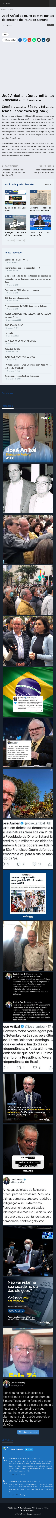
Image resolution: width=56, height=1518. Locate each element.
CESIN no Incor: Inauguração (17, 298)
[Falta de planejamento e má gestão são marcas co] (28, 895)
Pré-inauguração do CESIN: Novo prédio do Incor (26, 306)
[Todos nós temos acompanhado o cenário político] (28, 1149)
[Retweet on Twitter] (13, 1474)
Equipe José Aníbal (34, 1514)
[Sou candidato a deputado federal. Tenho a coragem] (28, 437)
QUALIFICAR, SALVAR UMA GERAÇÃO (20, 357)
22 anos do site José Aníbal (16, 260)
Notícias (50, 25)
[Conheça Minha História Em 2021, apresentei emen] (28, 1251)
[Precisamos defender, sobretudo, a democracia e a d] (28, 1098)
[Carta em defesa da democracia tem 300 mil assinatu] (28, 844)
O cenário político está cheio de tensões (22, 376)
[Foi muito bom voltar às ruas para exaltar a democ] (28, 539)
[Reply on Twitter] (10, 1474)
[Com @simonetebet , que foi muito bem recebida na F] (28, 641)
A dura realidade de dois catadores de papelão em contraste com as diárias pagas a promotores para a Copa (28, 279)
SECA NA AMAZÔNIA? (14, 325)
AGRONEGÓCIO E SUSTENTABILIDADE (20, 341)
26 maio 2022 (36, 1458)
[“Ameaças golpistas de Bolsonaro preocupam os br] (28, 997)
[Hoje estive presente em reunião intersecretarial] (28, 946)
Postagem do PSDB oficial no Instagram (22, 290)
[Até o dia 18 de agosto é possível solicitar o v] (28, 1301)
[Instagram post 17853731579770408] (28, 1352)
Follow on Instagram (29, 1432)
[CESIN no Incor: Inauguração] (40, 222)
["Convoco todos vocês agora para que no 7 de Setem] (28, 1047)
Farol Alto (9, 333)
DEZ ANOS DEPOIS (12, 349)
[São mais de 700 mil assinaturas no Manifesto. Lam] (28, 692)
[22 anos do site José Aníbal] (15, 197)
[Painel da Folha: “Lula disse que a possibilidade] (28, 1403)
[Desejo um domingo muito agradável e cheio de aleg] (28, 793)
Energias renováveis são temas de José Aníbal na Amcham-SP (13, 172)
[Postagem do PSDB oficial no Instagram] (15, 222)
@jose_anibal (25, 1458)
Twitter (22, 1474)
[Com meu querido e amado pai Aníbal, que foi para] (28, 488)
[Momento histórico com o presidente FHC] (40, 197)
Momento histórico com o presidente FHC (22, 268)
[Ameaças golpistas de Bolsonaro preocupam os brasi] (28, 1200)
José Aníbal (6, 4)
